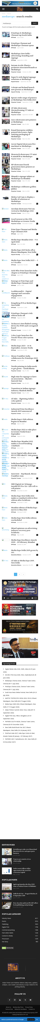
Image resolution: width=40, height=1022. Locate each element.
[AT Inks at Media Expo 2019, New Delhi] (6, 562)
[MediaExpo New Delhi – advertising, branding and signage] (6, 55)
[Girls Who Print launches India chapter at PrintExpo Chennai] (6, 277)
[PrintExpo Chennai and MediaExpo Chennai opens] (6, 44)
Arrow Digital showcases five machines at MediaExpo (23, 145)
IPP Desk (13, 37)
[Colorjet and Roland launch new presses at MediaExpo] (6, 89)
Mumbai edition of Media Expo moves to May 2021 (24, 509)
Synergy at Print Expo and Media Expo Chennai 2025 (22, 282)
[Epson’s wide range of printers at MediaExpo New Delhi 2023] (6, 100)
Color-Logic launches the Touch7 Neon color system (22, 336)
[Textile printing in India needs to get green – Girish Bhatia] (6, 370)
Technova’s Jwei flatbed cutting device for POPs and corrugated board (24, 326)
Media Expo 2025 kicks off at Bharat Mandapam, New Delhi (23, 251)
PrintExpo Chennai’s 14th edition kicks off (22, 314)
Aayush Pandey (15, 92)
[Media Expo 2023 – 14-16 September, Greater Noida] (6, 347)
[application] (20, 590)
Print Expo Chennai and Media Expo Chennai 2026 (24, 230)
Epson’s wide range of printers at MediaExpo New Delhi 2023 (24, 99)
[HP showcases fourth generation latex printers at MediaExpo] (6, 169)
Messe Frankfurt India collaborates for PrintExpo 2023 (24, 357)
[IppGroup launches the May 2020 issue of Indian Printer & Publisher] (7, 886)
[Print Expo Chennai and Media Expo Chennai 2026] (6, 230)
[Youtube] (30, 1000)
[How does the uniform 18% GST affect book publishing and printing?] (7, 905)
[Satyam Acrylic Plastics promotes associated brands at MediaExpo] (6, 69)
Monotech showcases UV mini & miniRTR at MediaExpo (24, 155)
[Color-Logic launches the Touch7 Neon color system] (6, 336)
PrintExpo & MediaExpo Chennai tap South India (21, 34)
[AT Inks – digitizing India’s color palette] (6, 401)
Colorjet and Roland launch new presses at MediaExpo (22, 88)
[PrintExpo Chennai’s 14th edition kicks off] (6, 314)
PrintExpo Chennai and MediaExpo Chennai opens (22, 44)
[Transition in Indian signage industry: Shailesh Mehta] (6, 390)
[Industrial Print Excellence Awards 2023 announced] (6, 410)
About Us (8, 1007)
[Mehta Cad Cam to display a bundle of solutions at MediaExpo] (6, 198)
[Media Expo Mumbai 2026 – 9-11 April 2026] (6, 241)
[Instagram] (15, 1000)
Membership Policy (18, 1007)
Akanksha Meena (16, 554)
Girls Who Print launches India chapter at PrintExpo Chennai (24, 272)
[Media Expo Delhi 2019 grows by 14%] (6, 551)
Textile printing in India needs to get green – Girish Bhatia (24, 367)
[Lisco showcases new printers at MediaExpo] (6, 121)
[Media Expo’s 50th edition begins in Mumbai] (6, 420)
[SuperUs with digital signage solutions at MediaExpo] (6, 78)
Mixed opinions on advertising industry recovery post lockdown (24, 530)
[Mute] (32, 598)
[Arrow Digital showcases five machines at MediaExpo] (6, 146)
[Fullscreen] (36, 598)
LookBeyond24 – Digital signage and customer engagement (21, 293)
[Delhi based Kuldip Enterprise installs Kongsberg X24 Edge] (6, 469)
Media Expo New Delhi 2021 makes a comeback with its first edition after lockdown (24, 498)
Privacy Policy (29, 1007)
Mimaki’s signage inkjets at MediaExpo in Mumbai (23, 177)
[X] (25, 1000)
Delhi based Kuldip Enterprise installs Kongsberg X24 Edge (23, 464)
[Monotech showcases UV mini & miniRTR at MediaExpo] (6, 158)
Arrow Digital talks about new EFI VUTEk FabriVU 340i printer (24, 454)
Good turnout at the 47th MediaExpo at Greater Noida (23, 220)
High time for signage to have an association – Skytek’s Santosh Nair (24, 379)
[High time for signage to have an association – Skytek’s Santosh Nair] (6, 378)
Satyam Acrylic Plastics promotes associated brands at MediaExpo (24, 67)
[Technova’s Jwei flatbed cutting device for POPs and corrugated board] (6, 325)
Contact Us (32, 1009)
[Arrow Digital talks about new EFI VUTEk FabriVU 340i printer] (6, 461)
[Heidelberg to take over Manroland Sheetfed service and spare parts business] (7, 851)
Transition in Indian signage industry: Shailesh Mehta (23, 389)
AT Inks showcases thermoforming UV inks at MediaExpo (22, 110)
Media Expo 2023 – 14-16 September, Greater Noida (22, 347)
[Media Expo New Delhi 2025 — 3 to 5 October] (6, 261)
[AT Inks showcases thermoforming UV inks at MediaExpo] (6, 112)
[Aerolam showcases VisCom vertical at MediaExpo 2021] (6, 210)
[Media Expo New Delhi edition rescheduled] (6, 519)
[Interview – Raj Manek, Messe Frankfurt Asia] (6, 475)
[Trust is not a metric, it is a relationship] (7, 861)
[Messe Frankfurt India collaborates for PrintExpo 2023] (6, 357)
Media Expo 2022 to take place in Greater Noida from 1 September (23, 432)
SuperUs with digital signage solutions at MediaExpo (23, 78)
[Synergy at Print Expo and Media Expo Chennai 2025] (6, 282)
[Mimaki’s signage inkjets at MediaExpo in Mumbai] (6, 180)
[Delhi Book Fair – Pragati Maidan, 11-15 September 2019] (7, 896)
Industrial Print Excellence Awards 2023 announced (22, 410)
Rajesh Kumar (15, 81)
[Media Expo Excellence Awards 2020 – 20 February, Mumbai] (6, 541)
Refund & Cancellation (21, 1009)
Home (3, 13)
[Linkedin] (20, 1000)
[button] (3, 9)
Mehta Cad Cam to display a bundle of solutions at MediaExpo (22, 199)
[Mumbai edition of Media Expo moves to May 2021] (6, 509)
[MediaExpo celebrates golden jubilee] (6, 188)
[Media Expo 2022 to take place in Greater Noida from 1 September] (6, 440)
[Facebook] (9, 1000)
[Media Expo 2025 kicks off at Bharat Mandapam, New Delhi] (6, 251)
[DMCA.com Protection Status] (8, 949)
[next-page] (23, 574)
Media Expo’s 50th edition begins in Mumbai (22, 420)
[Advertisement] (20, 769)
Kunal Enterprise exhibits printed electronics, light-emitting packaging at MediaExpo (22, 133)
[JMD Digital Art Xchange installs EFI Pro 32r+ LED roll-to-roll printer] (6, 485)
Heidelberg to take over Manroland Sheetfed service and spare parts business (25, 851)
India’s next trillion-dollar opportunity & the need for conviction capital (22, 870)
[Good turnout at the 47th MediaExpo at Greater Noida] (6, 220)
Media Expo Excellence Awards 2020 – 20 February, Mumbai (24, 541)
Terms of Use (9, 1009)
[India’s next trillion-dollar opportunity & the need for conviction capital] (7, 870)
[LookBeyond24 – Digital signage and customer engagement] (6, 293)
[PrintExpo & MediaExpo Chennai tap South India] (6, 34)
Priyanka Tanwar (16, 72)
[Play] (4, 598)
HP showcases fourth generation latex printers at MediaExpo (23, 167)
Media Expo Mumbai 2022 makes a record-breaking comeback (22, 443)
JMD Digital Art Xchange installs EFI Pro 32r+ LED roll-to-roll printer (24, 486)
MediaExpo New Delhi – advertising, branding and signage (22, 56)
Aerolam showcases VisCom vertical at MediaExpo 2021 (23, 210)
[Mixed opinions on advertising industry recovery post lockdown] (6, 529)
